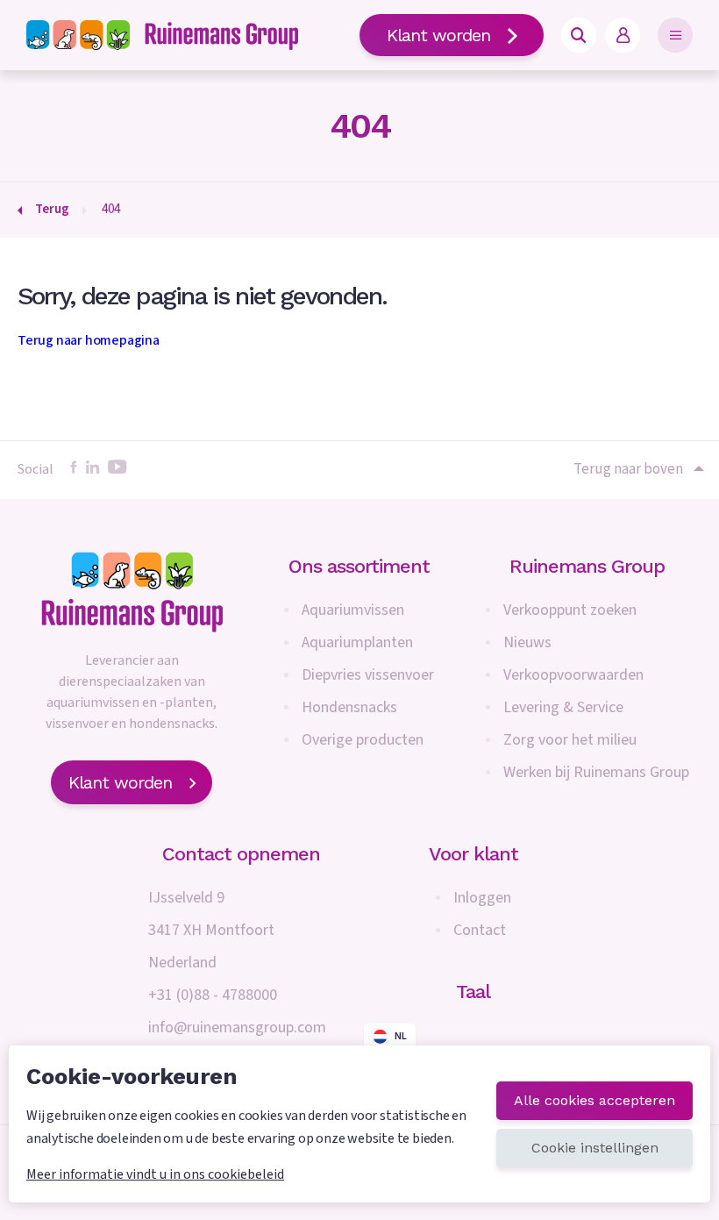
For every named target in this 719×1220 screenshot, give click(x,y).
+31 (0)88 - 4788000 (212, 995)
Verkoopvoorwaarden (573, 675)
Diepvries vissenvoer (368, 675)
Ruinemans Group (587, 566)
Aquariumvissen (353, 610)
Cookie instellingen (594, 1147)
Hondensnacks (349, 707)
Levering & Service (563, 707)
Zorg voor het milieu (570, 740)
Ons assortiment (359, 566)
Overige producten (363, 740)
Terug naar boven (628, 469)
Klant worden (438, 35)
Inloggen (482, 898)
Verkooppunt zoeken (570, 610)
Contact (479, 930)
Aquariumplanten (357, 642)
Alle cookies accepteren (594, 1100)
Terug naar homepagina (89, 340)
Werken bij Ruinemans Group (596, 772)
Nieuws (527, 642)
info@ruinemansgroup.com (237, 1027)
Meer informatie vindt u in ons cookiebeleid (155, 1174)
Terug (52, 209)
